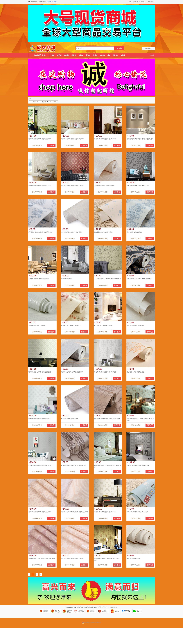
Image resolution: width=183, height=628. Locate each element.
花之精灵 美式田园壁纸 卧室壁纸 (103, 325)
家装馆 (88, 55)
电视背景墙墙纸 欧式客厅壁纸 (69, 418)
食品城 (122, 55)
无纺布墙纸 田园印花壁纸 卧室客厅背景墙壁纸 (107, 418)
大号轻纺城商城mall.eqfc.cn (89, 607)
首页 (130, 2)
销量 (45, 101)
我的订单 (136, 2)
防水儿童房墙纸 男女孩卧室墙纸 (103, 232)
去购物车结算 (149, 48)
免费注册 (54, 2)
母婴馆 (95, 55)
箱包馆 (102, 55)
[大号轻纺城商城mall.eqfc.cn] (42, 48)
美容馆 (73, 55)
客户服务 (143, 2)
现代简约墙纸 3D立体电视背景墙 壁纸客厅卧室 (74, 512)
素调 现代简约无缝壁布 (133, 558)
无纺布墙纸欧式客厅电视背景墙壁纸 (104, 185)
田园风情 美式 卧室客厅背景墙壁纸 (71, 325)
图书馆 (115, 55)
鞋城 (108, 55)
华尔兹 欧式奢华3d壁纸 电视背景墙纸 (71, 232)
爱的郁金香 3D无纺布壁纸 (134, 232)
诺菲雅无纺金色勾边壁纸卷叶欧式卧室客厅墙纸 (107, 279)
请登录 (49, 2)
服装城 (66, 55)
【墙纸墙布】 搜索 (39, 55)
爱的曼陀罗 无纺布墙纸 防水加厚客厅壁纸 (40, 232)
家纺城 (59, 55)
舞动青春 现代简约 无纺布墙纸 (37, 325)
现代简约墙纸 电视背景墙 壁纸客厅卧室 (39, 139)
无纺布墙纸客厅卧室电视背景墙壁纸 (38, 279)
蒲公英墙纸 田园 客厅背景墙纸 (135, 372)
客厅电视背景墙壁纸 (67, 279)
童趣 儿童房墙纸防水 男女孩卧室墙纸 (137, 512)
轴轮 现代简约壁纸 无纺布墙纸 (135, 325)
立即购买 (51, 145)
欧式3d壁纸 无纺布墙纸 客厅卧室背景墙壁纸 (73, 465)
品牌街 (152, 55)
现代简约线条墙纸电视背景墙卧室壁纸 (72, 372)
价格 (50, 101)
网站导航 (150, 2)
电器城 (81, 55)
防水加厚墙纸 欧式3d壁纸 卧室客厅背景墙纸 (139, 279)
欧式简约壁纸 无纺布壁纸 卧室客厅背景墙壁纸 (140, 139)
